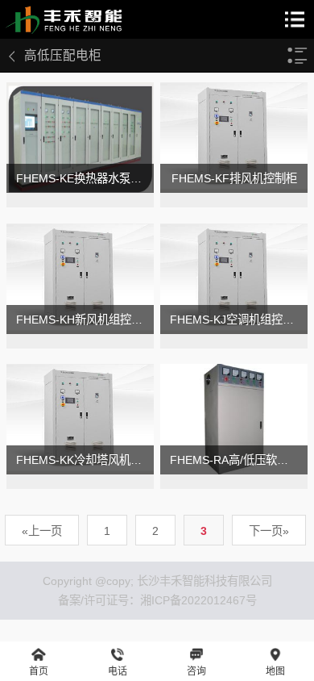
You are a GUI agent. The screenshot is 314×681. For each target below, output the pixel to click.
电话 (117, 671)
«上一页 (42, 530)
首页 (38, 671)
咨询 (196, 671)
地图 (275, 671)
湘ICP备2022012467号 (198, 600)
